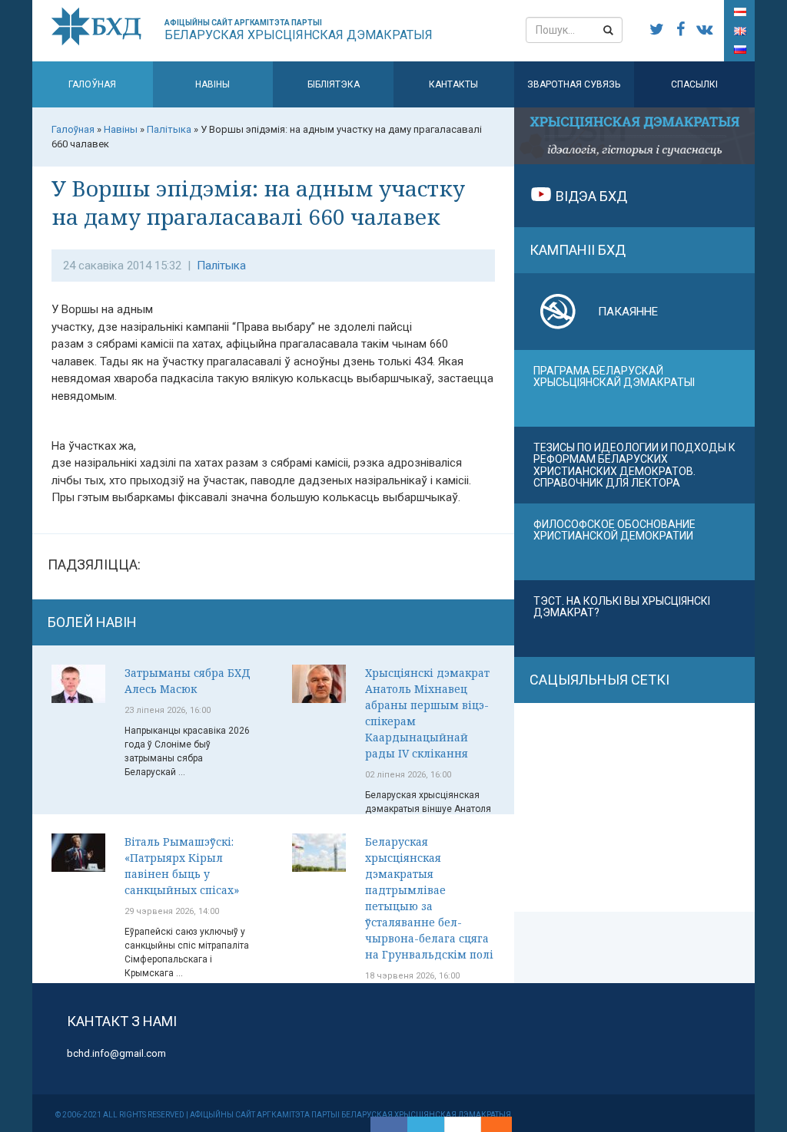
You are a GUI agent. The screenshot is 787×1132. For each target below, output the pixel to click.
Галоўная (92, 84)
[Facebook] (388, 1124)
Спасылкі (694, 84)
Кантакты (453, 84)
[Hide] (504, 1124)
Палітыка (221, 265)
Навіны (212, 84)
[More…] (489, 1124)
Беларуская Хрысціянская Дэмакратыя (298, 30)
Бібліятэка (333, 84)
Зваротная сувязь (573, 84)
